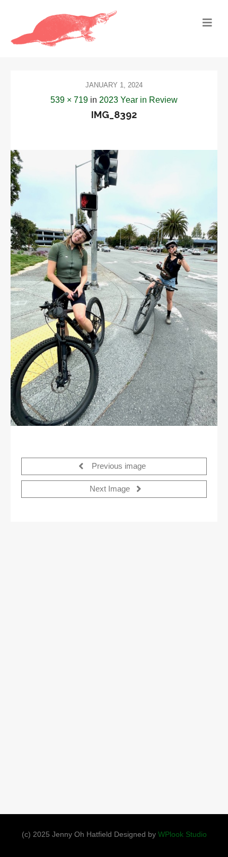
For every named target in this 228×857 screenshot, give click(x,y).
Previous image (118, 466)
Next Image (111, 489)
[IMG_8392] (114, 287)
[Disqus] (114, 664)
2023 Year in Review (138, 99)
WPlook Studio (182, 834)
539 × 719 (69, 99)
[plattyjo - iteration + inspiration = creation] (88, 29)
